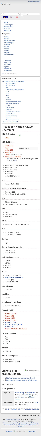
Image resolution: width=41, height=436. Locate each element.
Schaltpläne (31, 393)
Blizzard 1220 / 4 (10, 314)
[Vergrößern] (37, 147)
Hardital (8, 99)
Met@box (9, 109)
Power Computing (11, 115)
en (13, 17)
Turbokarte (14, 409)
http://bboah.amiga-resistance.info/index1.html (21, 380)
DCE (7, 91)
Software (7, 45)
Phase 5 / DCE (10, 113)
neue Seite (7, 62)
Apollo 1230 (9, 150)
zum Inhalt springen (34, 1)
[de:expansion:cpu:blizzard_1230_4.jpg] (28, 140)
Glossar (7, 29)
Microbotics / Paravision (13, 111)
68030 (25, 409)
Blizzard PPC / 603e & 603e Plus (16, 329)
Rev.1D (27, 395)
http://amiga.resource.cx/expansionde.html (20, 378)
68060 (34, 409)
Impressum (8, 68)
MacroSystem (10, 107)
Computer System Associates (15, 89)
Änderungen (8, 25)
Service (6, 50)
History (6, 37)
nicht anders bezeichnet (13, 419)
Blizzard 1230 (9, 316)
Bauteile (6, 47)
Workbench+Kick (9, 40)
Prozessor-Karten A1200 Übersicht (13, 81)
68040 (29, 409)
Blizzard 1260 (9, 327)
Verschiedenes (9, 55)
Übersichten (8, 27)
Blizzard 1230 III (10, 320)
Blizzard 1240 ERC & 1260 (14, 324)
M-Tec (8, 105)
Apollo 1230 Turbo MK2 (13, 156)
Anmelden (7, 60)
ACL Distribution (11, 83)
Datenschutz (8, 70)
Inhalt (6, 23)
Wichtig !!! (7, 31)
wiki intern (7, 64)
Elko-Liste (21, 397)
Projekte (7, 52)
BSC (7, 87)
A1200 (8, 409)
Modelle (6, 39)
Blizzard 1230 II (10, 318)
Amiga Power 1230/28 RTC (14, 277)
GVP (7, 97)
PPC (37, 409)
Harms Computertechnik (13, 101)
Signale (6, 49)
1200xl (7, 138)
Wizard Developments (12, 120)
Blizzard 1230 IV (10, 322)
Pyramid (8, 118)
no (19, 17)
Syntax (6, 67)
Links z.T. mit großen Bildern (11, 122)
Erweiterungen (8, 43)
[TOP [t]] (40, 418)
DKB (7, 93)
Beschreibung (19, 393)
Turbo (36, 402)
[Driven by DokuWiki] (9, 73)
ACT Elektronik (10, 85)
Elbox (7, 95)
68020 (20, 409)
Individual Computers (12, 103)
